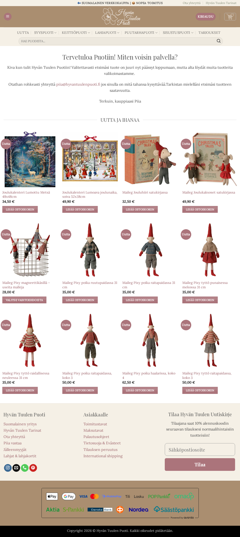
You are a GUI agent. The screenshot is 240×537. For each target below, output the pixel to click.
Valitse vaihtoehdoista (24, 300)
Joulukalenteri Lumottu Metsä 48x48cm (26, 194)
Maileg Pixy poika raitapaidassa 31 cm (148, 285)
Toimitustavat (95, 424)
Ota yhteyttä (192, 3)
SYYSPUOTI (44, 32)
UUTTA (23, 32)
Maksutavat (93, 430)
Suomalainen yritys (20, 424)
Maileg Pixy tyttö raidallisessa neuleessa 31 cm (25, 375)
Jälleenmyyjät (15, 449)
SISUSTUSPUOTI (176, 32)
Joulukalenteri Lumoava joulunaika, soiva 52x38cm (89, 194)
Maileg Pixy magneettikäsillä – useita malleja (26, 285)
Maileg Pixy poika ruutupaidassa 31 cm (89, 285)
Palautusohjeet (96, 436)
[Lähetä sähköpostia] (16, 468)
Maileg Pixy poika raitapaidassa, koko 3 (87, 375)
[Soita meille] (25, 468)
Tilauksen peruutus (100, 449)
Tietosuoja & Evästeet (102, 443)
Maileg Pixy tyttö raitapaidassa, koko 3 (207, 375)
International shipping (103, 455)
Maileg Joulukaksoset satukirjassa (208, 192)
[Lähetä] (219, 41)
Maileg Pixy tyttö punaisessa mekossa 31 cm (205, 285)
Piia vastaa (13, 443)
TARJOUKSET (209, 32)
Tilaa (200, 464)
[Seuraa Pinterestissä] (33, 468)
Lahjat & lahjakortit (20, 455)
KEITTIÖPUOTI (74, 32)
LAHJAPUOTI (105, 32)
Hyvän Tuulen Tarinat (221, 3)
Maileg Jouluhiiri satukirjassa (145, 192)
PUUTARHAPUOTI (139, 32)
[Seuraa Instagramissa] (8, 468)
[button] (7, 17)
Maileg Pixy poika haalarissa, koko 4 (148, 375)
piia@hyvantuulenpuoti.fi (78, 84)
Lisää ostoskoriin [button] (20, 209)
